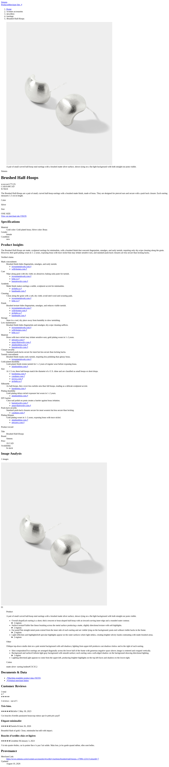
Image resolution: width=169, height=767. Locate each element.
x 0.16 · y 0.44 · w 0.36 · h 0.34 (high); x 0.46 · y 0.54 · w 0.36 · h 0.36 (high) (44, 623)
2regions (18, 623)
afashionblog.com (20, 345)
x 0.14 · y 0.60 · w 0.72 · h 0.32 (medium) (29, 655)
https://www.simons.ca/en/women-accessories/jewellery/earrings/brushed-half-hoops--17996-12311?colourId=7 (52, 759)
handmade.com (19, 291)
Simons (4, 2)
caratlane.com (18, 376)
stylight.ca (17, 288)
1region (17, 655)
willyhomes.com (19, 269)
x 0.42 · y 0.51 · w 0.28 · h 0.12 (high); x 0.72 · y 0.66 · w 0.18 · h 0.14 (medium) (46, 632)
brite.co (16, 279)
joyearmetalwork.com (21, 266)
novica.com (17, 379)
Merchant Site (15, 5)
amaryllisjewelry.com (21, 342)
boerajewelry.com (20, 281)
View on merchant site (11, 216)
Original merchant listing (17, 680)
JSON (24, 216)
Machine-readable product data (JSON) (23, 678)
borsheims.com (19, 374)
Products (4, 5)
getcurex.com (18, 340)
